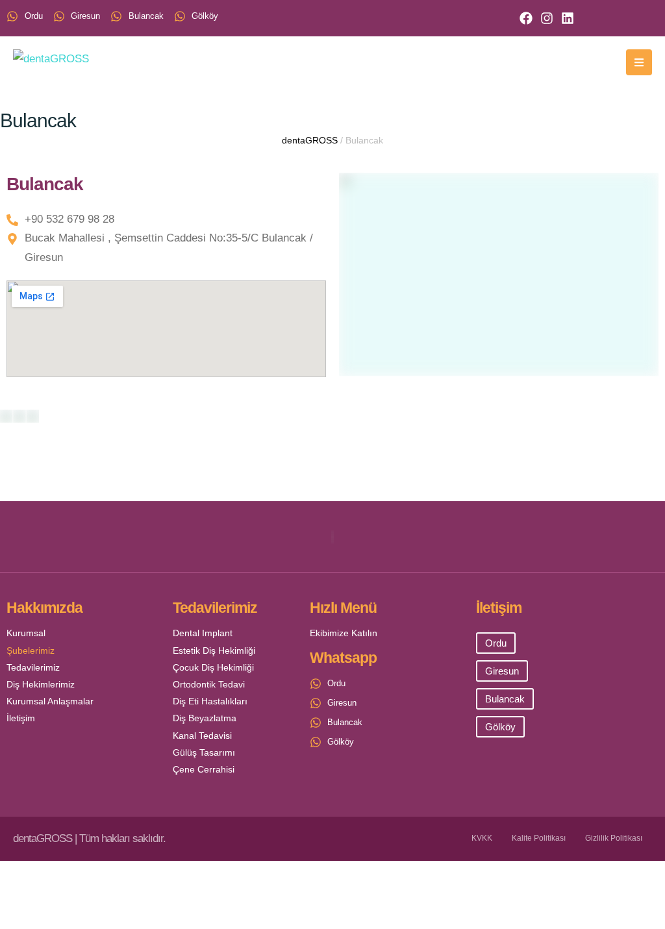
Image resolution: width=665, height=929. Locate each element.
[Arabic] (600, 16)
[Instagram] (547, 18)
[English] (583, 16)
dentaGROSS (310, 140)
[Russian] (617, 16)
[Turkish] (566, 16)
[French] (651, 16)
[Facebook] (526, 18)
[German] (634, 16)
